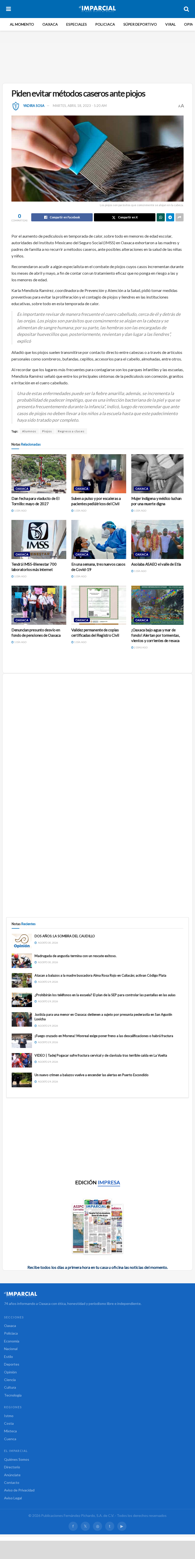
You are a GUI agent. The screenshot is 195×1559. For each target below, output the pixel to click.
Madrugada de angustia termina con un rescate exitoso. (76, 956)
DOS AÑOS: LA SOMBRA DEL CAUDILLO (65, 936)
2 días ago (141, 647)
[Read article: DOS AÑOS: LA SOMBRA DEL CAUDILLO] (22, 941)
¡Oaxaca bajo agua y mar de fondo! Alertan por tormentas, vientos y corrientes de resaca (155, 635)
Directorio (12, 1467)
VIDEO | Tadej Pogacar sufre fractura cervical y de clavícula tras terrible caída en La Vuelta (101, 1055)
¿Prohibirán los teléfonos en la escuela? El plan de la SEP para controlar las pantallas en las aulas (105, 995)
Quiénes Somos (16, 1459)
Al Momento (22, 24)
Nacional (11, 1349)
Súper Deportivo (140, 24)
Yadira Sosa (33, 106)
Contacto (11, 1482)
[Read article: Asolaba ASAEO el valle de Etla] (158, 539)
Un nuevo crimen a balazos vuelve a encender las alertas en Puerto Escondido (92, 1075)
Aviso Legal (13, 1498)
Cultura (10, 1387)
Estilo (8, 1356)
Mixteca (10, 1431)
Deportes (11, 1364)
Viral (170, 24)
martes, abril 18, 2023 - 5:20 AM (80, 106)
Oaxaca (50, 24)
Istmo (8, 1416)
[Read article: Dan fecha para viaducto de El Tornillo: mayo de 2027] (38, 473)
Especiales (76, 24)
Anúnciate (12, 1475)
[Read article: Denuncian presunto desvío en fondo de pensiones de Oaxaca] (38, 605)
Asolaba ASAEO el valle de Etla (156, 564)
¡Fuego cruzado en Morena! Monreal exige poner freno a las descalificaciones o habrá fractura (104, 1036)
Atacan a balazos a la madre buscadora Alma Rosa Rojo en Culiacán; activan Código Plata (100, 975)
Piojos (47, 431)
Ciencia (10, 1379)
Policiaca (105, 24)
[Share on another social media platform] (179, 217)
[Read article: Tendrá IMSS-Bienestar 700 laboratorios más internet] (38, 539)
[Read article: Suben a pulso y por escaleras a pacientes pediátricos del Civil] (98, 473)
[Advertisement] (98, 62)
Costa (9, 1423)
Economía (11, 1341)
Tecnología (13, 1395)
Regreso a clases (71, 431)
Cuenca (10, 1439)
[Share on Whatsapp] (161, 217)
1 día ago (20, 510)
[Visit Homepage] (97, 8)
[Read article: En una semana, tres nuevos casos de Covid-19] (98, 539)
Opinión (10, 1372)
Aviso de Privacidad (19, 1490)
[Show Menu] (8, 9)
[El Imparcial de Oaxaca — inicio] (97, 1294)
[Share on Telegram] (170, 217)
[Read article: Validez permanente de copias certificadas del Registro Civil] (98, 605)
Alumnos (29, 431)
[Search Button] (186, 9)
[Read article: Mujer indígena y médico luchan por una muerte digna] (158, 473)
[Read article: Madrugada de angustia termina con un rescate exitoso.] (22, 961)
